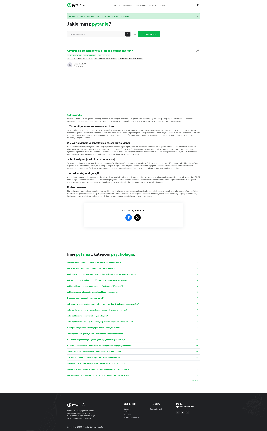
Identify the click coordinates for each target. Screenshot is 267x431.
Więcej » (194, 380)
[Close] (197, 16)
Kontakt (162, 5)
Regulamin (128, 415)
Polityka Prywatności (131, 418)
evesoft (99, 427)
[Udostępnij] (197, 51)
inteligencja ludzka (89, 55)
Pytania (117, 5)
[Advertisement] (133, 90)
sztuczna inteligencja (74, 55)
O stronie (152, 5)
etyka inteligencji (103, 55)
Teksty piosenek (156, 409)
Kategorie (127, 5)
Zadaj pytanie (141, 5)
